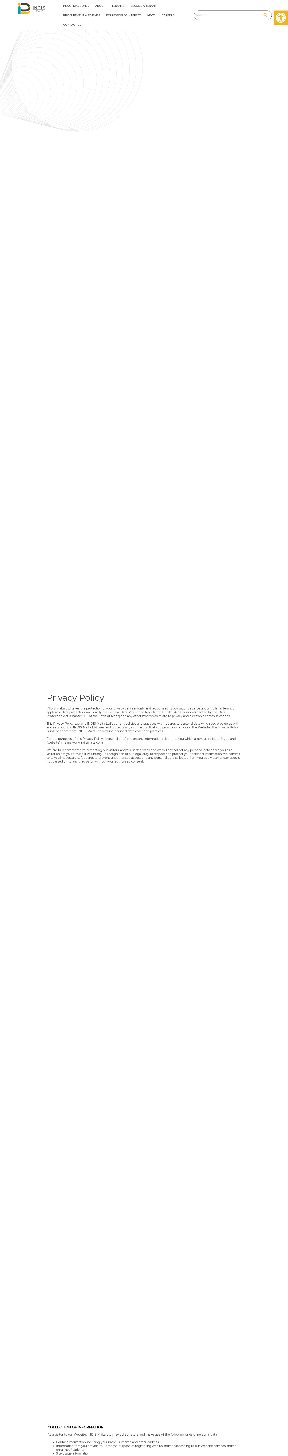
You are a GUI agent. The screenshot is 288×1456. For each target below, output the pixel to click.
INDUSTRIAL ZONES (76, 5)
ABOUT (100, 5)
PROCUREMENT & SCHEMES (81, 15)
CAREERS (168, 15)
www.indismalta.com (87, 742)
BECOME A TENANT (144, 5)
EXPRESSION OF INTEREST (123, 15)
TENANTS (118, 5)
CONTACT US (72, 24)
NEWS (151, 15)
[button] (281, 18)
